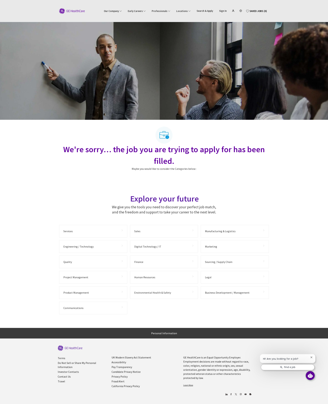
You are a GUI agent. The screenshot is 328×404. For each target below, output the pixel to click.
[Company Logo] (72, 10)
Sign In (223, 10)
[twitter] (236, 394)
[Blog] (240, 394)
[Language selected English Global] (240, 10)
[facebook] (231, 394)
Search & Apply (205, 10)
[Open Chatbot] (310, 375)
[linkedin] (226, 394)
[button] (233, 10)
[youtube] (245, 394)
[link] (70, 348)
